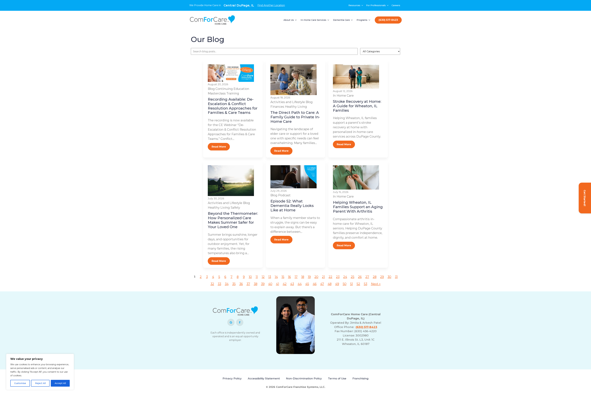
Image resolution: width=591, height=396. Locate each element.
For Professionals (376, 5)
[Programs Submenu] (369, 20)
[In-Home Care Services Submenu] (328, 20)
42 (285, 284)
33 (219, 284)
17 (296, 277)
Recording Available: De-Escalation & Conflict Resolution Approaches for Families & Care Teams (232, 106)
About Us (288, 20)
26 (360, 277)
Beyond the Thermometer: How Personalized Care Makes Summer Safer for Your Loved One (233, 220)
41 (277, 284)
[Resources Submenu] (362, 5)
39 (263, 284)
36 (241, 284)
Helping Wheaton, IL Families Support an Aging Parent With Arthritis (358, 207)
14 (276, 277)
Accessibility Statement (264, 378)
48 (330, 284)
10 (250, 277)
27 (367, 277)
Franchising (360, 378)
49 (337, 284)
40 (270, 284)
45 (307, 284)
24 (345, 277)
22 (330, 277)
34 (227, 284)
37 (248, 284)
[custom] (231, 322)
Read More (219, 146)
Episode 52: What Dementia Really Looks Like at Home (292, 205)
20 (316, 277)
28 (374, 277)
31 (396, 277)
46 (315, 284)
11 (257, 277)
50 (344, 284)
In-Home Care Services (313, 20)
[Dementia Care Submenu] (352, 20)
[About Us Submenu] (296, 20)
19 (309, 277)
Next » (376, 284)
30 (389, 277)
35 (234, 284)
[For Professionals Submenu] (388, 5)
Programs (362, 20)
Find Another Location (271, 5)
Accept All (60, 383)
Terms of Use (337, 378)
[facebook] (239, 322)
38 (255, 284)
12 (263, 277)
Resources (354, 5)
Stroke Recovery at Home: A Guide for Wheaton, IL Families (357, 106)
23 (338, 277)
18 (302, 277)
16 (289, 277)
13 (269, 277)
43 (292, 284)
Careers (396, 5)
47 (322, 284)
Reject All (40, 383)
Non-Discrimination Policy (304, 378)
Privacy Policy (232, 378)
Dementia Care (341, 20)
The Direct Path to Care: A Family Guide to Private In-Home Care (295, 117)
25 (352, 277)
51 (351, 284)
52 (358, 284)
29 (382, 277)
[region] (40, 372)
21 (323, 277)
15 (282, 277)
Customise (20, 383)
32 (212, 284)
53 (365, 284)
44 (300, 284)
